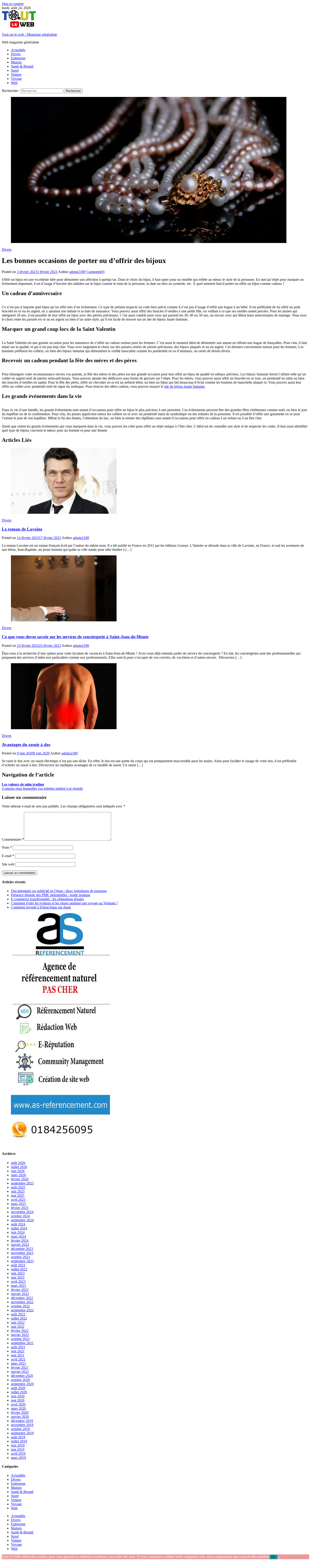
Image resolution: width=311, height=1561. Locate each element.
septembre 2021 (22, 1343)
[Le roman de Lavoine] (155, 481)
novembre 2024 (22, 1212)
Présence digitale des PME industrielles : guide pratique (50, 895)
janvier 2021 (20, 1372)
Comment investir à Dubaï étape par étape (41, 907)
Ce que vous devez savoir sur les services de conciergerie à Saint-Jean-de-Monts (75, 636)
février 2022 (19, 1331)
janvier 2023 (20, 1294)
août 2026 (18, 1163)
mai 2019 (17, 1449)
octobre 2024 (20, 1216)
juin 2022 (18, 1322)
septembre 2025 (22, 1183)
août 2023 (18, 1265)
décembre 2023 (22, 1249)
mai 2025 (17, 1195)
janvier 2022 (20, 1335)
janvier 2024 (20, 1245)
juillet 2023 (19, 1269)
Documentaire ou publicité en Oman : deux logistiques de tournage (59, 891)
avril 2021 (18, 1359)
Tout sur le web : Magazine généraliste (29, 34)
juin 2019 (18, 1445)
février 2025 (19, 1208)
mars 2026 (18, 1175)
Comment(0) (95, 272)
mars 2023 (18, 1286)
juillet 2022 (19, 1318)
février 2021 (19, 1367)
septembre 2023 (22, 1261)
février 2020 (19, 1412)
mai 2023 (17, 1277)
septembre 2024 (22, 1220)
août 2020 (18, 1388)
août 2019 (18, 1437)
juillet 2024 (19, 1228)
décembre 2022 (22, 1298)
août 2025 (18, 1187)
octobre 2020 (20, 1380)
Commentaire (13, 839)
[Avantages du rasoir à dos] (155, 696)
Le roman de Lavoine (22, 529)
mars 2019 (18, 1458)
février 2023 (19, 1290)
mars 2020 (18, 1408)
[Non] (279, 1557)
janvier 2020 (20, 1417)
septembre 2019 (22, 1433)
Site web (8, 864)
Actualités (18, 50)
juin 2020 (18, 1396)
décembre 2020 (22, 1376)
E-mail (8, 856)
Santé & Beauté (22, 66)
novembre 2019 (22, 1425)
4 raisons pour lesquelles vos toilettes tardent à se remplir (42, 788)
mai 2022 (17, 1326)
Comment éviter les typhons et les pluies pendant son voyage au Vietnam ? (64, 903)
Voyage (16, 79)
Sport (15, 70)
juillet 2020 (19, 1392)
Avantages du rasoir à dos (26, 744)
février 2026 (19, 1179)
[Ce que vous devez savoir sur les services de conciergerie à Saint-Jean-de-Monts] (155, 588)
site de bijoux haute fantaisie (184, 386)
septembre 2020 (22, 1384)
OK (273, 1556)
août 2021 (18, 1347)
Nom (7, 847)
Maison (16, 62)
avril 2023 (18, 1281)
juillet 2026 (19, 1167)
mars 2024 (18, 1236)
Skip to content (12, 4)
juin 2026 (18, 1171)
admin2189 (77, 272)
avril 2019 (18, 1453)
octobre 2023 (20, 1257)
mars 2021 (18, 1363)
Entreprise (18, 58)
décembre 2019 (22, 1421)
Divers (15, 54)
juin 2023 (18, 1273)
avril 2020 (18, 1404)
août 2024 (18, 1224)
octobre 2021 (20, 1339)
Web (14, 83)
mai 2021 (17, 1355)
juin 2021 (18, 1351)
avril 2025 (18, 1200)
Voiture (16, 74)
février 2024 (19, 1240)
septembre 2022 (22, 1310)
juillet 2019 (19, 1441)
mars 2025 (18, 1204)
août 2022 (18, 1314)
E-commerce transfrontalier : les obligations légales (47, 899)
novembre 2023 (22, 1253)
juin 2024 (18, 1232)
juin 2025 (18, 1191)
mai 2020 (17, 1400)
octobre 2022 (20, 1306)
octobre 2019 (20, 1429)
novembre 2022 (22, 1302)
